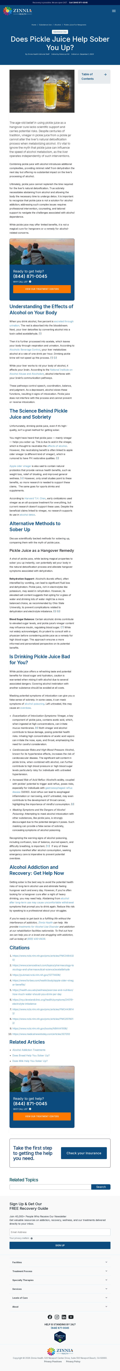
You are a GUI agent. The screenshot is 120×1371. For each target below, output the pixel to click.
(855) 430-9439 (36, 938)
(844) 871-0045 (60, 1327)
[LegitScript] (60, 1336)
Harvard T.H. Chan (35, 498)
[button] (94, 77)
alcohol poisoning (34, 703)
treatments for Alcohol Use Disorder (39, 926)
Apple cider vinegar (20, 466)
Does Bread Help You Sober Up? (31, 1055)
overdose (25, 707)
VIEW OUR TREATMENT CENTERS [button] (42, 289)
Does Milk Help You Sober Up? (30, 1061)
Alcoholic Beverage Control (25, 349)
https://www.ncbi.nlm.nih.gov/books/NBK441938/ (39, 1028)
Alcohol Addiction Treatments (28, 1049)
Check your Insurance (84, 1153)
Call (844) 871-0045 (78, 2)
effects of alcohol (57, 446)
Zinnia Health (45, 922)
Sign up (60, 1245)
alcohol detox (27, 514)
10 (48, 846)
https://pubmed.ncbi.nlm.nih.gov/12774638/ (36, 974)
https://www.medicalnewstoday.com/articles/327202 (41, 1034)
